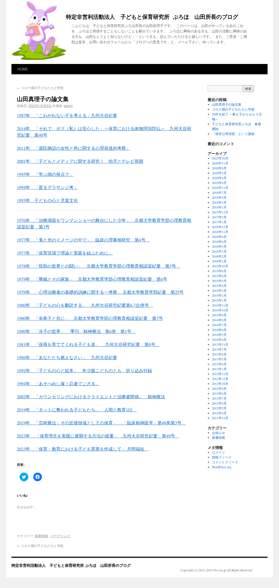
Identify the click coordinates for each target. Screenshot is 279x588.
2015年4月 (219, 285)
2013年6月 (219, 354)
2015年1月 (219, 300)
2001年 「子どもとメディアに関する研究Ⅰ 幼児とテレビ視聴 (80, 161)
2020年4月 (219, 178)
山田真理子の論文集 (226, 104)
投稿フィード (222, 457)
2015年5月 (219, 280)
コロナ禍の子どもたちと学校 (40, 87)
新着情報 (41, 535)
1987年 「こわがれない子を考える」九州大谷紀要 (67, 115)
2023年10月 (220, 158)
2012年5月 (219, 408)
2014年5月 (219, 334)
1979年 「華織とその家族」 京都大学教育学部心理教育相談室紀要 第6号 (92, 279)
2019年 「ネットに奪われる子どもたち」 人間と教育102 (77, 409)
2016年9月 (219, 236)
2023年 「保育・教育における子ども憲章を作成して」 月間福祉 (83, 449)
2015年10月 (220, 266)
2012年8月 (219, 393)
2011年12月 (220, 418)
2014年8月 (219, 320)
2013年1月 (219, 369)
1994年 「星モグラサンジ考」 (47, 187)
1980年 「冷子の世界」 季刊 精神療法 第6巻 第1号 (76, 331)
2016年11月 (220, 231)
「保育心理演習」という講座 (233, 133)
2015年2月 (219, 295)
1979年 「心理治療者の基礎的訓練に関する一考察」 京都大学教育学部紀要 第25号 (100, 292)
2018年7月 (219, 192)
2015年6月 (219, 276)
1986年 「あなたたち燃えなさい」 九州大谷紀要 (67, 357)
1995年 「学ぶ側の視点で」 (45, 174)
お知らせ (218, 432)
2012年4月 (219, 413)
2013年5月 (219, 359)
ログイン (218, 452)
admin (68, 105)
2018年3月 (219, 202)
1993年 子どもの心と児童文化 (47, 200)
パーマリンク (60, 535)
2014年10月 (220, 310)
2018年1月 (219, 207)
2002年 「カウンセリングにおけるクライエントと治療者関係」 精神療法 (91, 396)
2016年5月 (219, 246)
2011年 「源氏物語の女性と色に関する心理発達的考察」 (73, 148)
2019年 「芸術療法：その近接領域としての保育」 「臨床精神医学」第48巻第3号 (101, 422)
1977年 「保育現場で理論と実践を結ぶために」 (65, 253)
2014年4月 (219, 339)
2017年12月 (220, 212)
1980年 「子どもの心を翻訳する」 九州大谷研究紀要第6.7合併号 (85, 305)
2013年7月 (219, 349)
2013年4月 (219, 364)
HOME (22, 69)
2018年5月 (219, 197)
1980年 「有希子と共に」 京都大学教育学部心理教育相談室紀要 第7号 (90, 318)
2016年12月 (220, 227)
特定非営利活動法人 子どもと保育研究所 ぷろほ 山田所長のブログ (152, 17)
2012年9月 (219, 388)
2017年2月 (219, 217)
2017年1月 (219, 222)
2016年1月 (219, 261)
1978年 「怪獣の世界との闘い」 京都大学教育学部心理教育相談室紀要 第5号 (98, 266)
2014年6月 (219, 329)
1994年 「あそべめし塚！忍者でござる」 (58, 383)
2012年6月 (219, 403)
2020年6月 (219, 168)
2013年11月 (220, 344)
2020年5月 (219, 173)
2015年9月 (219, 271)
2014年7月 (219, 325)
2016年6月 (219, 241)
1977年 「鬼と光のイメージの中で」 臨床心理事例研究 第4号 (83, 240)
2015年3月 (219, 290)
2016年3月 (219, 251)
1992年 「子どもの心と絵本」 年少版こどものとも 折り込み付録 (84, 370)
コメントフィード (225, 462)
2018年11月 (220, 187)
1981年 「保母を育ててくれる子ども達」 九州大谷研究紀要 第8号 (88, 344)
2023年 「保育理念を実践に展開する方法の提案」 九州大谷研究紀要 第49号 (98, 436)
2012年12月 (220, 374)
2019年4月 (219, 182)
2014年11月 (220, 305)
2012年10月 (220, 383)
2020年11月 (220, 163)
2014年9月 (219, 315)
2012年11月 (220, 378)
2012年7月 (219, 398)
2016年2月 (219, 256)
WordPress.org (221, 467)
